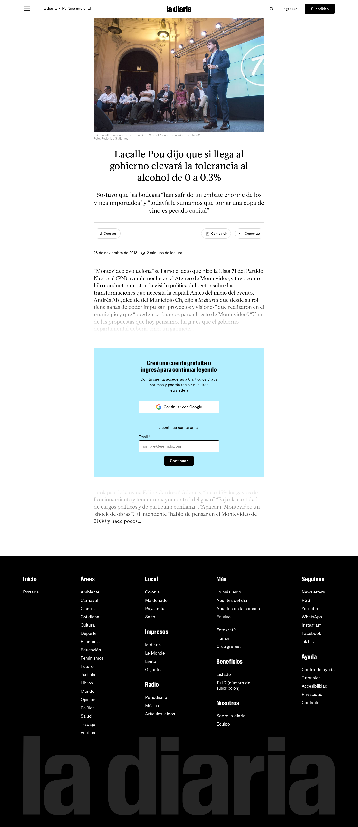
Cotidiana (90, 617)
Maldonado (156, 600)
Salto (150, 617)
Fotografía (227, 630)
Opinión (88, 699)
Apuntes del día (232, 600)
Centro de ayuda (318, 669)
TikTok (308, 641)
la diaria (50, 8)
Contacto (311, 702)
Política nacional (76, 8)
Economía (90, 641)
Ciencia (88, 608)
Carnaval (89, 600)
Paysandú (154, 608)
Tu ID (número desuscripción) (233, 685)
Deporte (89, 633)
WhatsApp (312, 617)
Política (88, 707)
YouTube (310, 608)
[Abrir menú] (27, 9)
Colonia (152, 592)
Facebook (311, 633)
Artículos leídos (160, 714)
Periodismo (156, 697)
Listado (224, 674)
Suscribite (320, 9)
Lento (150, 661)
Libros (87, 683)
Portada (31, 592)
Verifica (88, 732)
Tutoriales (311, 678)
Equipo (223, 724)
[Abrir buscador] (271, 9)
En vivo (224, 617)
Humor (223, 638)
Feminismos (92, 658)
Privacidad (312, 694)
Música (152, 705)
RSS (306, 600)
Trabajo (88, 724)
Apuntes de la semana (238, 608)
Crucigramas (229, 646)
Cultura (88, 625)
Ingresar (290, 8)
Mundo (87, 691)
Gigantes (153, 669)
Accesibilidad (315, 686)
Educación (91, 650)
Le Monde (155, 653)
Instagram (311, 625)
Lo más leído (229, 592)
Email (144, 437)
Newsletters (313, 592)
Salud (86, 716)
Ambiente (90, 592)
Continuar (179, 460)
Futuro (87, 666)
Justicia (88, 674)
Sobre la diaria (231, 716)
